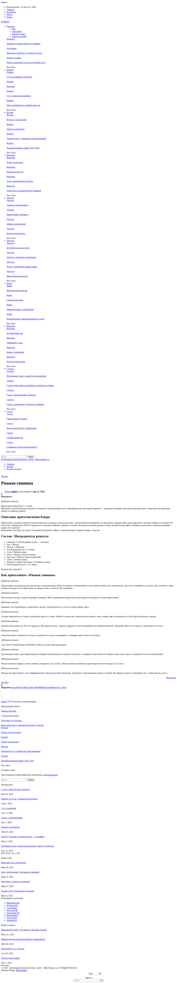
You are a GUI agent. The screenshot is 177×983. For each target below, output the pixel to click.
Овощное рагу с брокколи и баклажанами (26, 138)
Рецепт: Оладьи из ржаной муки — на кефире (23, 836)
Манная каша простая (17, 290)
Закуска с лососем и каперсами (21, 257)
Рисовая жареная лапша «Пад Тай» (23, 148)
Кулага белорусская (16, 361)
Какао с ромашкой (15, 352)
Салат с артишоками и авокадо (21, 395)
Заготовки (17, 31)
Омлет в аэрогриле (15, 129)
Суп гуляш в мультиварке (19, 96)
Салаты (10, 369)
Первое (10, 70)
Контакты (11, 12)
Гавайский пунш (15, 343)
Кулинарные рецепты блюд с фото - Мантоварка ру (25, 459)
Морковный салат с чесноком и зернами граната (24, 930)
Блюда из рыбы (19, 36)
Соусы (10, 411)
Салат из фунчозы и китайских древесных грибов (30, 385)
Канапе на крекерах (10, 827)
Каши (9, 283)
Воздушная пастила (16, 233)
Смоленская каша (15, 300)
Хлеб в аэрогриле (15, 162)
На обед (5, 682)
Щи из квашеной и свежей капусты (23, 105)
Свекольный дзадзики (17, 419)
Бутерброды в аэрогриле (18, 248)
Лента (9, 14)
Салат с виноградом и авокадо (15, 789)
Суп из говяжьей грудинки (19, 77)
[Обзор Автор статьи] (6, 699)
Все (14, 29)
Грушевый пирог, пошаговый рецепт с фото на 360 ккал (27, 846)
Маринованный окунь (17, 276)
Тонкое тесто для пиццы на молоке (17, 891)
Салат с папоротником (11, 818)
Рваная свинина (8, 711)
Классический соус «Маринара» (22, 428)
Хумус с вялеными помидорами (22, 267)
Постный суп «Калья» (11, 720)
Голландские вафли (10, 958)
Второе (10, 112)
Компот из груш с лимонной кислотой (19, 799)
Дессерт (10, 198)
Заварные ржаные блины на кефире (23, 43)
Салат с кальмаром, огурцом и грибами (25, 404)
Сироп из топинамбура (17, 205)
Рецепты (11, 26)
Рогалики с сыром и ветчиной (15, 881)
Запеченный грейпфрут (18, 214)
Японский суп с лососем (12, 948)
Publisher (5, 22)
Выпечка (11, 155)
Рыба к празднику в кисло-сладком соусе (26, 62)
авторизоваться (50, 775)
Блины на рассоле (15, 172)
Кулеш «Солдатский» (17, 119)
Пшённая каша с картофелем (20, 309)
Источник (171, 678)
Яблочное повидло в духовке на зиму (24, 53)
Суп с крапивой (8, 808)
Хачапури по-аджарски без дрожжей (24, 190)
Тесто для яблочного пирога (20, 181)
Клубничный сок (15, 333)
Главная (10, 9)
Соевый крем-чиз (15, 437)
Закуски (10, 240)
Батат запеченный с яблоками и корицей (20, 872)
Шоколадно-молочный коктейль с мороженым (23, 939)
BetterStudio (21, 970)
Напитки (11, 326)
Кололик (11, 86)
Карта (9, 17)
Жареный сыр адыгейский (13, 862)
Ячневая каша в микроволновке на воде (25, 319)
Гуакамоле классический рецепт (22, 447)
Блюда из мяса (19, 34)
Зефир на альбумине (16, 224)
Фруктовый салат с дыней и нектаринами (26, 376)
